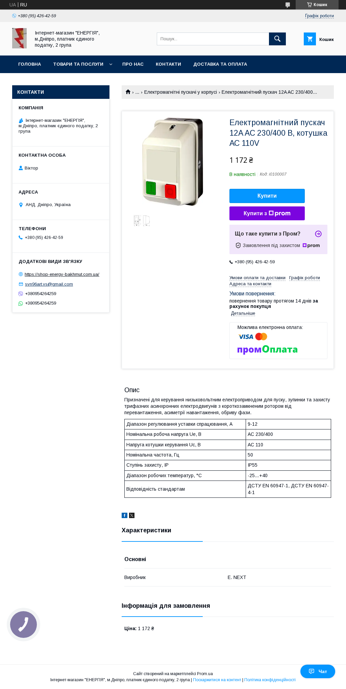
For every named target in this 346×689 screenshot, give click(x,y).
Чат (323, 671)
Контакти (168, 64)
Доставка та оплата (220, 64)
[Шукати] (277, 38)
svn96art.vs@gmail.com (49, 284)
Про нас (133, 64)
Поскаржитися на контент (217, 679)
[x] (131, 516)
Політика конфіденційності (270, 679)
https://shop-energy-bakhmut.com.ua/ (62, 274)
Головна (29, 64)
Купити (267, 196)
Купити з (255, 213)
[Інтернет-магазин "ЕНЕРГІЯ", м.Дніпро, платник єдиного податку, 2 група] (19, 46)
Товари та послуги (78, 64)
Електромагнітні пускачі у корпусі (180, 92)
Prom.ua (205, 673)
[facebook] (124, 516)
